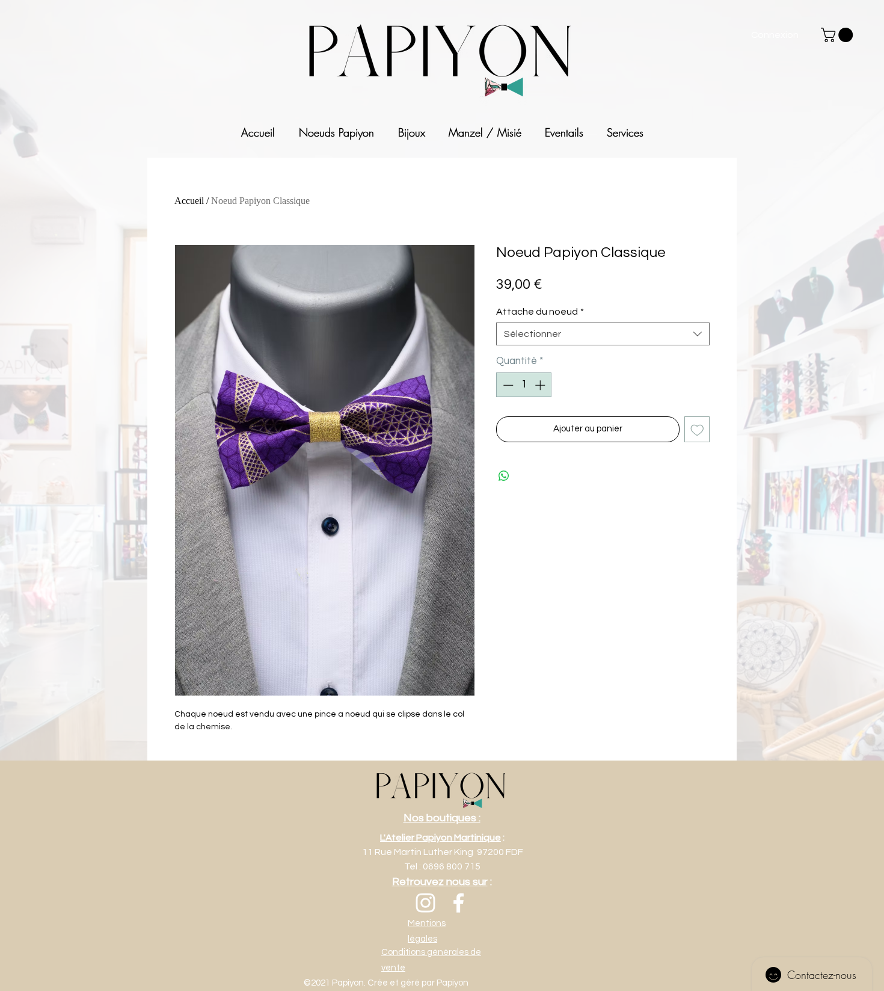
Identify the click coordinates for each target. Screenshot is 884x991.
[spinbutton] (524, 385)
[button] (838, 35)
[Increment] (541, 385)
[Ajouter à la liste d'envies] (697, 429)
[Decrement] (507, 385)
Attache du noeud (540, 311)
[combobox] (603, 334)
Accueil (189, 201)
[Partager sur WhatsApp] (504, 476)
